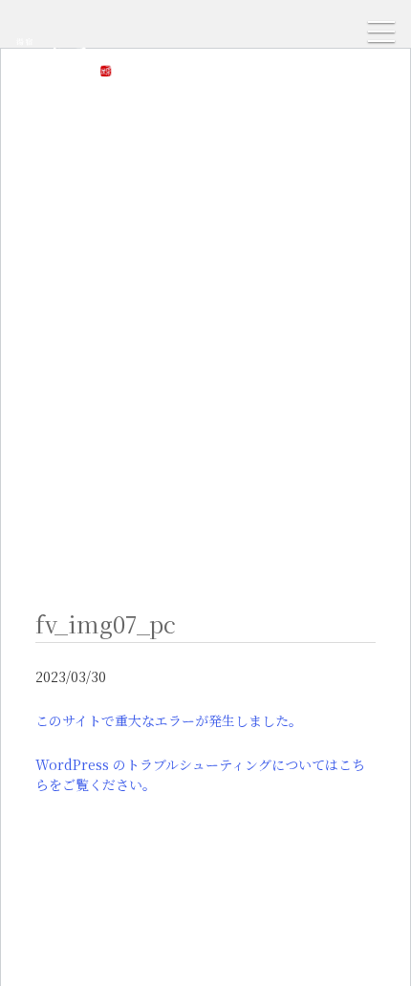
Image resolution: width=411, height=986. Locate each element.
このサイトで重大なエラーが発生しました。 (168, 720)
